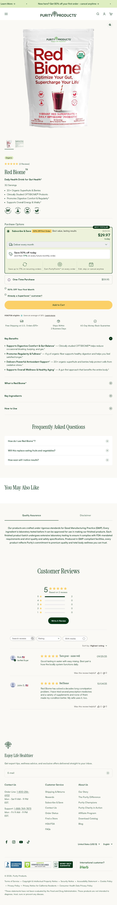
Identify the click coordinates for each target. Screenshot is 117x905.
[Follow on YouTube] (21, 842)
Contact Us (51, 807)
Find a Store (51, 818)
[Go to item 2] (19, 144)
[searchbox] (20, 638)
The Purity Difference (89, 797)
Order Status (51, 813)
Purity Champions (87, 802)
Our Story (83, 791)
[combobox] (49, 638)
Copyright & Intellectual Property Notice (40, 881)
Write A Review (58, 621)
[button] (58, 338)
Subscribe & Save (21, 231)
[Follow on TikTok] (28, 842)
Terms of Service (12, 881)
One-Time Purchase (24, 279)
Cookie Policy (106, 881)
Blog (80, 823)
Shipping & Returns (55, 791)
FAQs (48, 829)
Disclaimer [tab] (85, 515)
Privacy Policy (14, 885)
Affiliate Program (87, 813)
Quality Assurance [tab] (31, 515)
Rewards (49, 797)
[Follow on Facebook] (6, 842)
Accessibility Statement (87, 881)
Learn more (50, 315)
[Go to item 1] (9, 144)
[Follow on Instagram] (14, 842)
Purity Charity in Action (90, 807)
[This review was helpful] (99, 673)
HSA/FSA (50, 823)
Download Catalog (88, 818)
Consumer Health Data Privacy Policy (75, 885)
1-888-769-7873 (22, 808)
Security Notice (67, 881)
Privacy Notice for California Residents (40, 885)
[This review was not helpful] (104, 673)
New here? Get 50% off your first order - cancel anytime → (65, 3)
